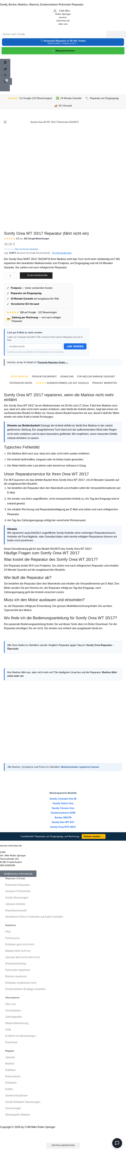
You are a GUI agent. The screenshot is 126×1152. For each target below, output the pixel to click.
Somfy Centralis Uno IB (63, 798)
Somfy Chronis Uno (63, 808)
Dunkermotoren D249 (63, 812)
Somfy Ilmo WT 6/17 (63, 822)
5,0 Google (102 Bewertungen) (29, 98)
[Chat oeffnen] (117, 1143)
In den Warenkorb (37, 275)
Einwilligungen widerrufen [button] (63, 1136)
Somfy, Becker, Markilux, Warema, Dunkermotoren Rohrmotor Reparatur (41, 4)
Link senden (75, 346)
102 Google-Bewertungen (36, 238)
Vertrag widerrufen (63, 1145)
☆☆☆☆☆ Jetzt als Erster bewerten (21, 249)
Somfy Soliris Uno (63, 803)
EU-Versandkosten (62, 253)
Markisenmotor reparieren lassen (80, 766)
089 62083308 (7, 865)
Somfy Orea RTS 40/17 (63, 826)
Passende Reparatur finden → (53, 362)
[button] (5, 62)
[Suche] (116, 34)
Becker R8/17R (63, 817)
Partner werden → (94, 836)
